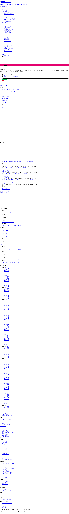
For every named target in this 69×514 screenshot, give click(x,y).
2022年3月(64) (6, 320)
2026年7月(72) (6, 269)
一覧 (1, 244)
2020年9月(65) (6, 338)
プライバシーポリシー (5, 507)
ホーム (3, 9)
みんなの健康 (4, 22)
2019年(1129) (6, 346)
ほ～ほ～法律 (6, 42)
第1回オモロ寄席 (5, 98)
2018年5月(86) (6, 365)
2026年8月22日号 (5, 230)
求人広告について (5, 431)
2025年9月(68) (6, 279)
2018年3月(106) (6, 367)
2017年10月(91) (6, 372)
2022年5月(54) (6, 318)
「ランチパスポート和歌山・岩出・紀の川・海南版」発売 (11, 249)
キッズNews (6, 17)
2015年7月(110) (6, 399)
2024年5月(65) (6, 294)
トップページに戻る (3, 107)
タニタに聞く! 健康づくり (8, 31)
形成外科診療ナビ (7, 27)
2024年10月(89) (6, 290)
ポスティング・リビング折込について (8, 432)
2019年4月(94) (6, 354)
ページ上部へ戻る (3, 426)
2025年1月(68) (6, 286)
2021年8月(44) (6, 327)
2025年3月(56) (6, 284)
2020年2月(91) (6, 344)
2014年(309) (5, 405)
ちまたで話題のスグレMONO (9, 38)
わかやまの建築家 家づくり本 (7, 415)
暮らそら (3, 33)
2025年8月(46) (6, 280)
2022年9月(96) (6, 314)
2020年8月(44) (6, 339)
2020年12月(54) (6, 335)
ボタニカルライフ (5, 457)
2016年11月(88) (6, 383)
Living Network (4, 423)
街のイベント (6, 55)
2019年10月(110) (7, 349)
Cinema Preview (6, 39)
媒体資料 (3, 433)
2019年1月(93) (6, 357)
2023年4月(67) (6, 307)
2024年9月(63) (6, 291)
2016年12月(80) (6, 382)
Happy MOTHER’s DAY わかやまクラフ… (9, 91)
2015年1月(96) (6, 404)
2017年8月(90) (6, 374)
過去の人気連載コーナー (8, 51)
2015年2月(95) (6, 403)
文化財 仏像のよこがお (8, 40)
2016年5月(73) (6, 389)
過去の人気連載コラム (8, 21)
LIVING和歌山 (6, 512)
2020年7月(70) (6, 340)
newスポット (4, 444)
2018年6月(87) (6, 364)
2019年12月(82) (6, 347)
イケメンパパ (6, 36)
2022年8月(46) (6, 315)
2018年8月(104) (6, 362)
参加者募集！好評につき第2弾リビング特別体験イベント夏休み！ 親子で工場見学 (7, 473)
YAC (5, 20)
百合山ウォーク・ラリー (4, 85)
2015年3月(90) (6, 402)
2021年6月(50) (6, 329)
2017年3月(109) (6, 379)
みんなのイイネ (6, 50)
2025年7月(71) (6, 281)
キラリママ (6, 37)
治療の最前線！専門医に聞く (9, 29)
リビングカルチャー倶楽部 (6, 419)
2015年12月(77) (6, 394)
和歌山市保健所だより (8, 30)
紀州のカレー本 (4, 483)
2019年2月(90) (6, 356)
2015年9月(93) (6, 397)
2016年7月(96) (6, 387)
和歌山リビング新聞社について (7, 503)
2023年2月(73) (6, 309)
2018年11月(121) (7, 360)
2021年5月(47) (6, 330)
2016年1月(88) (6, 392)
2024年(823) (5, 287)
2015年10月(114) (7, 396)
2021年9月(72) (6, 326)
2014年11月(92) (6, 407)
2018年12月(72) (6, 359)
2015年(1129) (6, 393)
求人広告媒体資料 (5, 434)
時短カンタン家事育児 (8, 13)
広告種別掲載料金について (6, 430)
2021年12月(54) (6, 323)
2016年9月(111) (6, 385)
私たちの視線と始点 (7, 41)
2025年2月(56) (6, 285)
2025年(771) (5, 275)
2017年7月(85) (6, 375)
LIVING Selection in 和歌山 (8, 48)
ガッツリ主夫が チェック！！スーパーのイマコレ (12, 44)
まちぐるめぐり (4, 482)
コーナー (3, 35)
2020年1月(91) (6, 345)
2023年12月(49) (6, 300)
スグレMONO (4, 449)
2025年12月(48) (6, 276)
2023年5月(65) (6, 306)
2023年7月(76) (6, 304)
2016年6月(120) (6, 388)
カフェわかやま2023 (5, 481)
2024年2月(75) (6, 297)
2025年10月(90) (6, 278)
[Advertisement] (30, 60)
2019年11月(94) (6, 348)
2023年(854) (5, 299)
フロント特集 (4, 10)
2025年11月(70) (6, 277)
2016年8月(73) (6, 386)
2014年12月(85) (6, 406)
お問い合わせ (4, 506)
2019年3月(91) (6, 355)
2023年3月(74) (6, 308)
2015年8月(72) (6, 398)
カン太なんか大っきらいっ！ (9, 14)
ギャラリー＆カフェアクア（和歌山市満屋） (11, 76)
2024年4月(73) (6, 295)
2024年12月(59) (6, 288)
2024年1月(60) (6, 298)
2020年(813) (5, 334)
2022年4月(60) (6, 319)
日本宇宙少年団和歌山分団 (6, 499)
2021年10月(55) (6, 325)
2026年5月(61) (6, 271)
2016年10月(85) (6, 384)
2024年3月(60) (6, 296)
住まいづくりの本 (5, 414)
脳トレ (3, 458)
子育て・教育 (4, 11)
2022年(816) (5, 311)
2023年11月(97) (6, 301)
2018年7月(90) (6, 363)
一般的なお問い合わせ (5, 436)
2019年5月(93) (6, 353)
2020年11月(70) (6, 336)
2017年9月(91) (6, 373)
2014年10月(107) (7, 408)
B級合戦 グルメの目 (5, 454)
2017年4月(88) (6, 378)
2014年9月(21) (6, 409)
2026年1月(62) (6, 274)
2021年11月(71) (6, 324)
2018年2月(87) (6, 368)
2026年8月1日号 (4, 236)
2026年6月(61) (6, 270)
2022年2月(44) (6, 321)
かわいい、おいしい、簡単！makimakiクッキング (12, 18)
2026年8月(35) (6, 268)
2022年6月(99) (6, 317)
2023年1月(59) (6, 310)
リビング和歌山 (4, 413)
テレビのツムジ (6, 49)
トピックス (6, 47)
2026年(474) (5, 267)
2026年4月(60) (6, 272)
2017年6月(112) (6, 376)
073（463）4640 (6, 75)
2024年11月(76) (6, 289)
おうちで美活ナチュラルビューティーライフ (11, 46)
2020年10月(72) (6, 337)
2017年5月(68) (6, 377)
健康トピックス (6, 23)
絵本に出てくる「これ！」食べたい (10, 19)
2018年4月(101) (6, 366)
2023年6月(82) (6, 305)
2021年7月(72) (6, 328)
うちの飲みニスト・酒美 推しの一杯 (10, 45)
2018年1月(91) (6, 369)
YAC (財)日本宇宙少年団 (6, 424)
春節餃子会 (4, 102)
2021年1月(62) (6, 333)
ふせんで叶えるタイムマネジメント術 (8, 222)
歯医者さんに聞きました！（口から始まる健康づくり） (13, 26)
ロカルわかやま (4, 489)
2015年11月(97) (6, 395)
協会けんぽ (6, 28)
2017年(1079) (6, 370)
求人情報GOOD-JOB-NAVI (6, 420)
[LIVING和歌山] (5, 2)
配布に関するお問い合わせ (6, 435)
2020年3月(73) (6, 343)
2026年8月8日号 (4, 233)
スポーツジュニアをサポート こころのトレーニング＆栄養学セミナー (13, 225)
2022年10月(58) (6, 313)
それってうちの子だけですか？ (9, 12)
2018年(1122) (6, 358)
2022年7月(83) (6, 316)
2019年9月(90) (6, 350)
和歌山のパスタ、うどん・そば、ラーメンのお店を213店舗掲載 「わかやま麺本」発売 (16, 259)
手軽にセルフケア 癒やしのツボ (9, 32)
